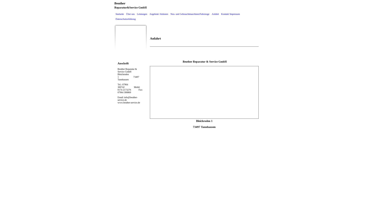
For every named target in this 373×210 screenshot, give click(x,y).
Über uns (130, 14)
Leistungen (142, 14)
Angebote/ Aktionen (158, 14)
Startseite (120, 14)
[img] (131, 41)
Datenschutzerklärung (126, 19)
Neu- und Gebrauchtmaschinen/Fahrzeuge (189, 14)
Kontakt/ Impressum (230, 14)
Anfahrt (215, 14)
